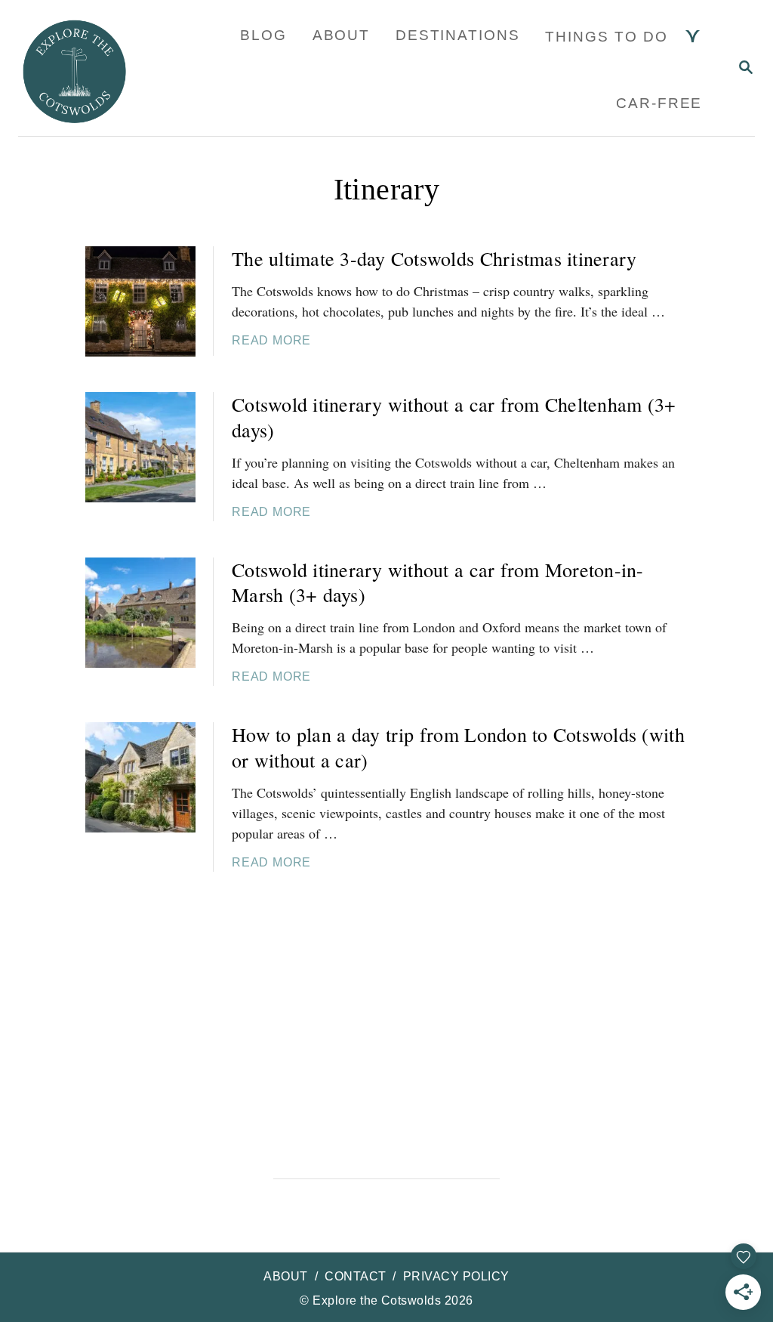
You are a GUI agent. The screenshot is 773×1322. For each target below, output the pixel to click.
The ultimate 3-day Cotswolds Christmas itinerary (434, 258)
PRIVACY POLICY (456, 1276)
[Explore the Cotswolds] (85, 68)
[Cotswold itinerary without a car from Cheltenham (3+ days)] (140, 447)
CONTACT (355, 1276)
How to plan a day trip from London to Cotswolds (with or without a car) (458, 747)
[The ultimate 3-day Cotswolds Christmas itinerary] (140, 301)
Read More (271, 340)
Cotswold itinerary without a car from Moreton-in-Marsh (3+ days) (438, 582)
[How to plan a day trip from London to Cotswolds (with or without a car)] (140, 777)
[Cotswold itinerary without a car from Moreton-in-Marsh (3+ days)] (140, 613)
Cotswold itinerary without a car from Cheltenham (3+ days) (454, 417)
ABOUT (285, 1276)
